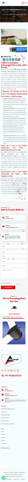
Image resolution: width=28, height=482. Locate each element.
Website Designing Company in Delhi (14, 476)
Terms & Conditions (7, 479)
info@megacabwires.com (11, 227)
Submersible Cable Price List (7, 408)
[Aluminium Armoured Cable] (14, 332)
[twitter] (5, 370)
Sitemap (3, 437)
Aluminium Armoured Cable (14, 314)
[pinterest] (18, 370)
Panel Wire (3, 411)
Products (3, 434)
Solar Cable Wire (5, 420)
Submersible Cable (5, 414)
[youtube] (11, 370)
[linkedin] (8, 370)
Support (23, 479)
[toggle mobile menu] (26, 3)
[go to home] (4, 3)
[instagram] (14, 370)
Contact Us (3, 443)
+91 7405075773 (9, 218)
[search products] (23, 3)
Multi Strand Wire (5, 417)
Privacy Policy (16, 479)
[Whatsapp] (3, 478)
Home (14, 11)
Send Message (8, 287)
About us (3, 440)
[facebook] (2, 370)
